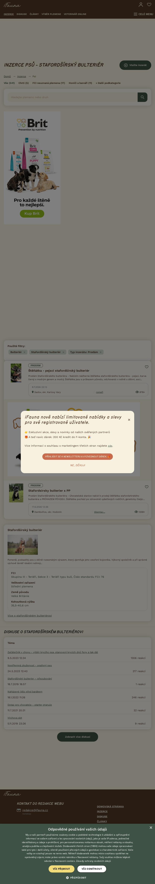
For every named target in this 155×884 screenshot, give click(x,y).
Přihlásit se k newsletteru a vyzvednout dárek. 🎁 (77, 456)
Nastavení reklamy (88, 857)
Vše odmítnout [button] (92, 868)
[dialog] (77, 854)
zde (110, 445)
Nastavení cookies (65, 861)
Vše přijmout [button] (61, 868)
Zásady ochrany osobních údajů (93, 861)
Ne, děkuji (77, 465)
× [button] (150, 827)
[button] (77, 877)
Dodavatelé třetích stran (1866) (80, 846)
